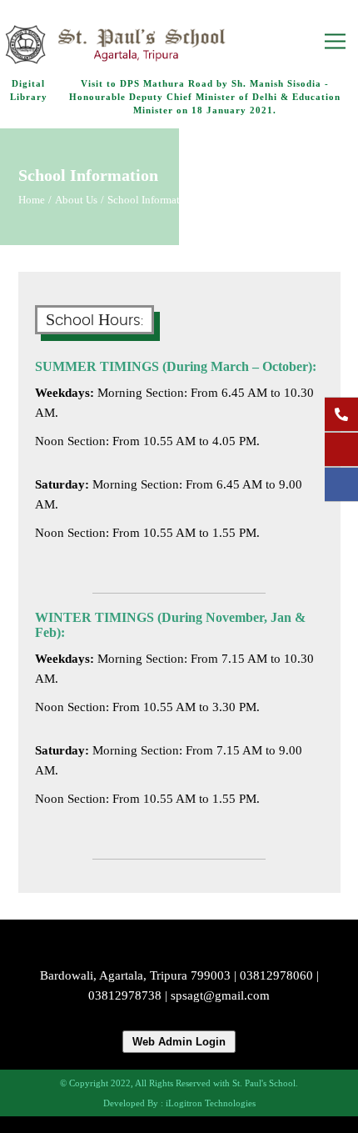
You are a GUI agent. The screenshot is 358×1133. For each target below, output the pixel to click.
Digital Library (28, 90)
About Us (76, 200)
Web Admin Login (179, 1041)
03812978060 (276, 975)
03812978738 (125, 995)
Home (31, 200)
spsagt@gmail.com (220, 995)
